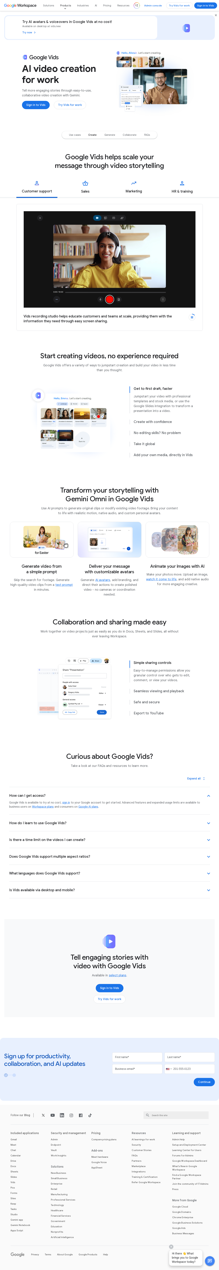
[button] (210, 1261)
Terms (48, 1254)
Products (65, 5)
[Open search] (137, 5)
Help (105, 1254)
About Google (65, 1254)
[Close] (216, 15)
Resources (123, 5)
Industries (83, 5)
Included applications (25, 1133)
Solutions (48, 5)
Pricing (107, 5)
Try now (27, 32)
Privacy (35, 1254)
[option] (75, 134)
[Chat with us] (210, 1261)
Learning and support (186, 1133)
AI (96, 5)
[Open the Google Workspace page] (20, 5)
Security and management (68, 1133)
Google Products (88, 1254)
